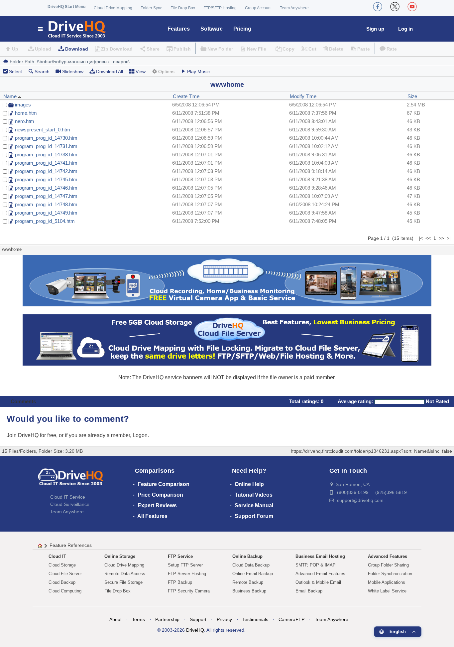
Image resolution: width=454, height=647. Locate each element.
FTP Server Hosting (187, 573)
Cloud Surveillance (69, 504)
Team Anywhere (294, 8)
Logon (140, 435)
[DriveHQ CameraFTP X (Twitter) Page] (395, 6)
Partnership (167, 619)
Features (179, 29)
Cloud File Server (65, 573)
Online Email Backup (252, 573)
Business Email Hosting (320, 556)
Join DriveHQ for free (31, 435)
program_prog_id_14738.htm (46, 154)
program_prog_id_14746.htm (46, 188)
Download (76, 49)
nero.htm (24, 121)
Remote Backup (247, 582)
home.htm (26, 113)
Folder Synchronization (390, 573)
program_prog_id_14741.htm (46, 163)
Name (10, 96)
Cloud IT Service (67, 497)
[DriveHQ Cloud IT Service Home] (72, 28)
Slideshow (72, 71)
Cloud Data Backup (251, 565)
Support (198, 619)
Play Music (198, 71)
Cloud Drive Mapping (113, 8)
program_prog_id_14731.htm (46, 146)
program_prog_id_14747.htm (46, 196)
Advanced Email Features (320, 573)
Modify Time (303, 96)
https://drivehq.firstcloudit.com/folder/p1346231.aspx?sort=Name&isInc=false (371, 451)
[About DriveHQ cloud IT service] (71, 480)
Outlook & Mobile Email (318, 582)
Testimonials (255, 619)
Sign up (375, 29)
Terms (138, 619)
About (115, 619)
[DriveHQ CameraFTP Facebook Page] (378, 6)
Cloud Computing (65, 590)
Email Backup (308, 590)
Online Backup (247, 556)
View (141, 71)
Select (15, 71)
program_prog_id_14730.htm (46, 138)
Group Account (258, 8)
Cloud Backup (62, 582)
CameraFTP (291, 619)
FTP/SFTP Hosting (220, 8)
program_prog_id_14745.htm (46, 179)
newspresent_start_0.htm (42, 129)
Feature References (71, 545)
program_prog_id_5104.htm (45, 221)
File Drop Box (182, 8)
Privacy (224, 619)
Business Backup (249, 590)
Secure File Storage (123, 582)
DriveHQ (195, 630)
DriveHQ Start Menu (66, 6)
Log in (405, 29)
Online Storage (119, 556)
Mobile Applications (386, 582)
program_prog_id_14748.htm (46, 204)
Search (42, 71)
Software (211, 29)
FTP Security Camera (189, 590)
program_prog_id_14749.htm (46, 213)
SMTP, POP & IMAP (315, 565)
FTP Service (180, 556)
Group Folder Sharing (388, 565)
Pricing (242, 29)
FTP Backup (180, 582)
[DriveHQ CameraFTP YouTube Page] (412, 6)
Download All (109, 71)
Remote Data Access (124, 573)
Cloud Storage (62, 565)
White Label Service (387, 590)
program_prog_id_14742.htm (46, 171)
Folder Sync (151, 8)
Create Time (186, 96)
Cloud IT (57, 556)
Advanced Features (387, 556)
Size (412, 96)
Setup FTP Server (185, 565)
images (23, 104)
